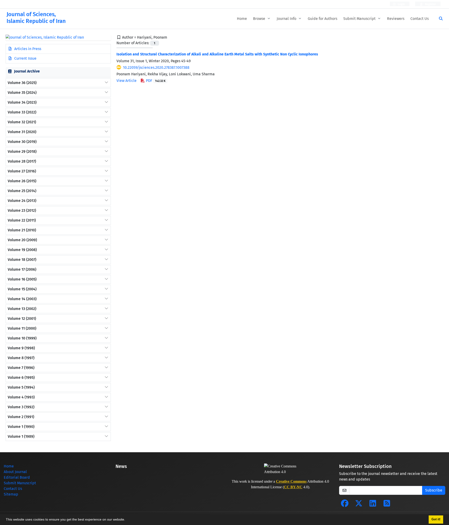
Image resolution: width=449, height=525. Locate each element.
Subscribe (433, 490)
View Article (126, 80)
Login (401, 4)
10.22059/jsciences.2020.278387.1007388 (156, 67)
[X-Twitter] (358, 505)
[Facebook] (344, 505)
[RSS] (386, 505)
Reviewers (395, 18)
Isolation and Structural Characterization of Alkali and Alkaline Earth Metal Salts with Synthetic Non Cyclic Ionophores (217, 54)
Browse (259, 18)
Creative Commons (291, 481)
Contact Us (419, 18)
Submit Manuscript (360, 18)
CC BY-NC (293, 487)
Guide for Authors (322, 18)
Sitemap (11, 494)
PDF (155, 80)
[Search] (439, 18)
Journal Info (287, 18)
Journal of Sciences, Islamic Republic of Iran (36, 17)
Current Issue (24, 58)
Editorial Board (17, 477)
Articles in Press (27, 49)
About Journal (15, 472)
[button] (126, 520)
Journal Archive (27, 71)
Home (242, 18)
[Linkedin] (372, 505)
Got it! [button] (435, 519)
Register (430, 4)
